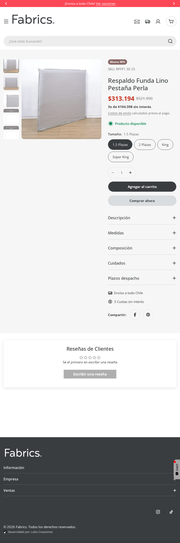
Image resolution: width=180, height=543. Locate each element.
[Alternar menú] (6, 21)
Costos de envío (119, 113)
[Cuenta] (158, 21)
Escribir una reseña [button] (90, 374)
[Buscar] (170, 41)
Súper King (121, 157)
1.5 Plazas (120, 144)
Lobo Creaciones (42, 532)
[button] (6, 3)
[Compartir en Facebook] (135, 315)
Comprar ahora (142, 200)
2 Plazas (145, 144)
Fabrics (21, 527)
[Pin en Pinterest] (148, 315)
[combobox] (90, 41)
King (165, 144)
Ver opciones (105, 3)
